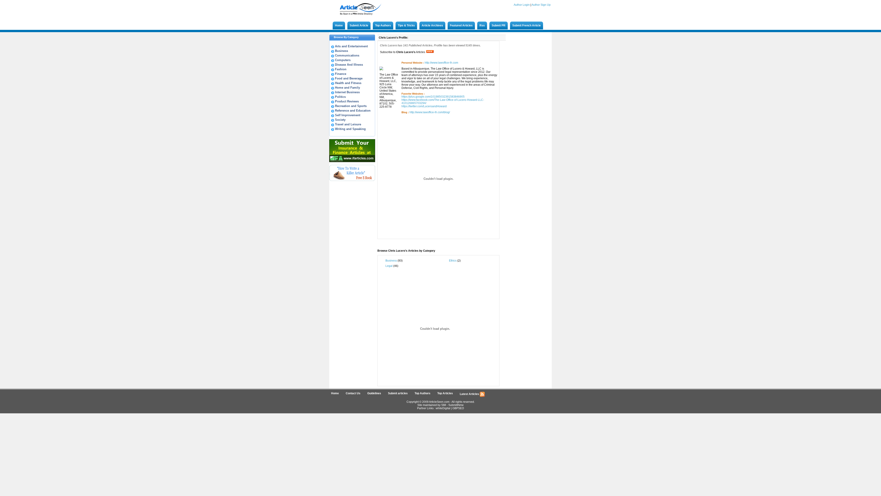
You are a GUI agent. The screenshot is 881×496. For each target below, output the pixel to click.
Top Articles (445, 393)
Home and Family (347, 87)
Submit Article (359, 25)
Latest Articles (470, 394)
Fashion (340, 69)
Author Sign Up (541, 4)
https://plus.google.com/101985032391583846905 (433, 96)
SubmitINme (456, 405)
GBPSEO (458, 408)
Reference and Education (353, 110)
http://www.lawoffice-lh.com (441, 62)
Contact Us (353, 393)
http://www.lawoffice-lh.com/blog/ (430, 112)
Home (339, 25)
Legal (389, 266)
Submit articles (398, 393)
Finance (340, 74)
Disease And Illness (349, 64)
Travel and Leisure (348, 124)
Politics (340, 97)
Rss (482, 25)
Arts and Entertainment (351, 46)
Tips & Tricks (406, 25)
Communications (347, 55)
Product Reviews (347, 101)
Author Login (522, 4)
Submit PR (498, 25)
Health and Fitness (348, 83)
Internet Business (347, 92)
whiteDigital (443, 408)
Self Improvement (347, 115)
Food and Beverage (348, 78)
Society (340, 119)
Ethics (453, 260)
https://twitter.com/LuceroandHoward (424, 106)
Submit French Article (526, 25)
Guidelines (374, 393)
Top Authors (383, 25)
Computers (343, 60)
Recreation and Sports (351, 106)
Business (341, 51)
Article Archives (432, 25)
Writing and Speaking (350, 129)
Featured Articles (461, 25)
